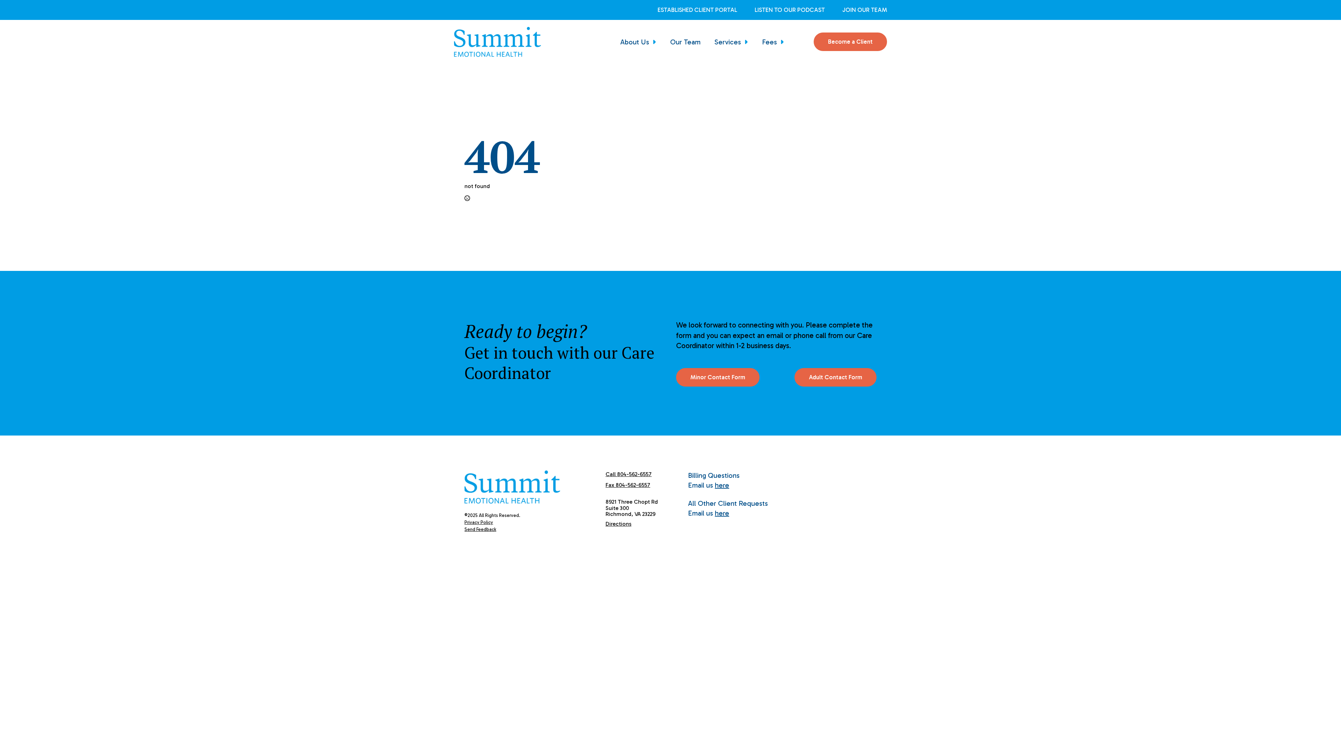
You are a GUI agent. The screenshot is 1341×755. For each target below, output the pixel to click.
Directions (618, 523)
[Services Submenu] (748, 41)
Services (728, 42)
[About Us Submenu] (656, 41)
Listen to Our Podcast (790, 10)
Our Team (685, 42)
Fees (769, 42)
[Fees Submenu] (784, 41)
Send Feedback (480, 529)
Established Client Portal (697, 10)
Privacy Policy (478, 522)
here (722, 485)
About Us (634, 42)
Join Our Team (864, 10)
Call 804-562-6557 (629, 474)
